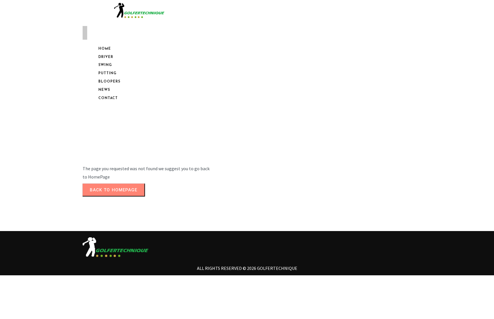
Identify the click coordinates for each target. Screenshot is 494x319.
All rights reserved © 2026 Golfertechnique (247, 268)
